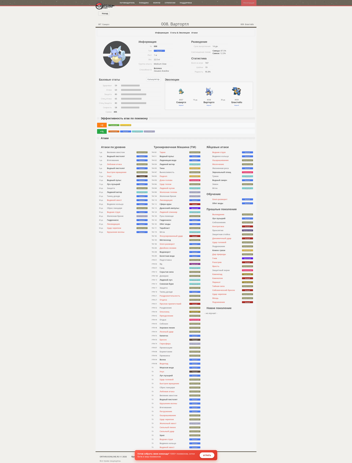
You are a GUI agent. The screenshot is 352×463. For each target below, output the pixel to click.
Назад (104, 13)
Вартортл (209, 102)
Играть (207, 455)
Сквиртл (181, 102)
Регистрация (248, 3)
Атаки (194, 32)
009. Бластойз (247, 24)
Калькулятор (154, 79)
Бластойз (236, 102)
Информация (162, 32)
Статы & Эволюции (180, 32)
